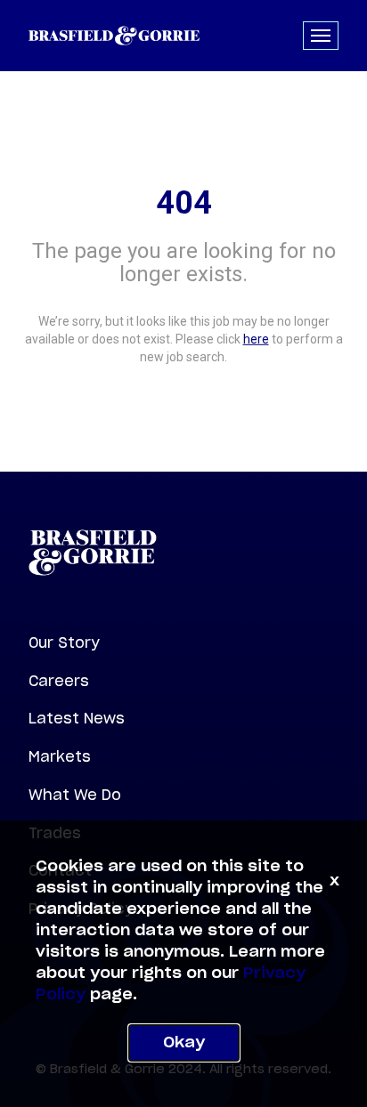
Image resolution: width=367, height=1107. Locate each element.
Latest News (77, 718)
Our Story (64, 642)
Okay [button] (184, 1043)
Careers (59, 681)
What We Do (75, 795)
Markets (60, 756)
